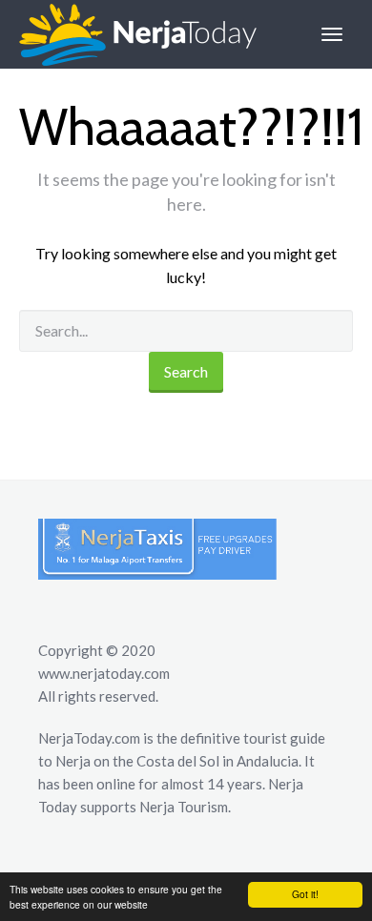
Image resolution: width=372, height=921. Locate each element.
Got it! (305, 894)
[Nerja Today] (128, 34)
